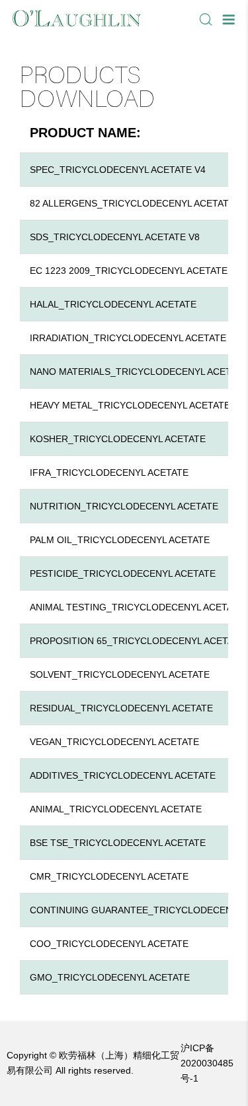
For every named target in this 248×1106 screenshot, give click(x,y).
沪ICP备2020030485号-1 (207, 1063)
